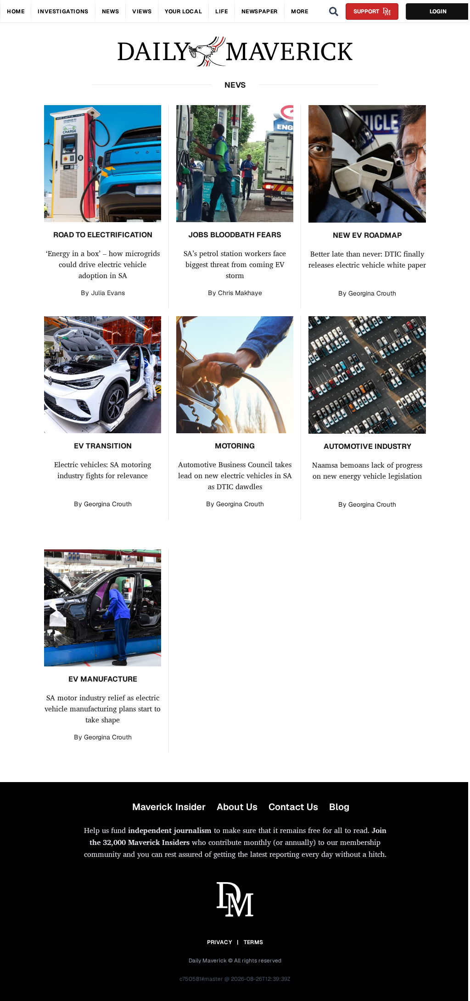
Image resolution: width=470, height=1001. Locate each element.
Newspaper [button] (259, 11)
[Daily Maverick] (235, 51)
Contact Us (293, 807)
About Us (237, 807)
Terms (253, 942)
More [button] (299, 11)
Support (366, 11)
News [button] (110, 11)
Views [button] (141, 11)
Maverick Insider (169, 807)
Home (15, 11)
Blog (339, 807)
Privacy (219, 942)
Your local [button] (183, 11)
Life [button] (221, 11)
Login (438, 11)
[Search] (333, 11)
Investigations (63, 11)
